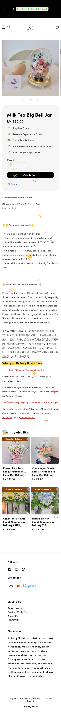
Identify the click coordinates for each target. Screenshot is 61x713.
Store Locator (15, 608)
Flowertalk (13, 619)
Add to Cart (30, 174)
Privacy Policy (31, 706)
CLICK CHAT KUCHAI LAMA (32, 8)
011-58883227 (27, 417)
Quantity (11, 159)
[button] (3, 27)
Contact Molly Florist (19, 612)
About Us (13, 615)
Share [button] (14, 183)
